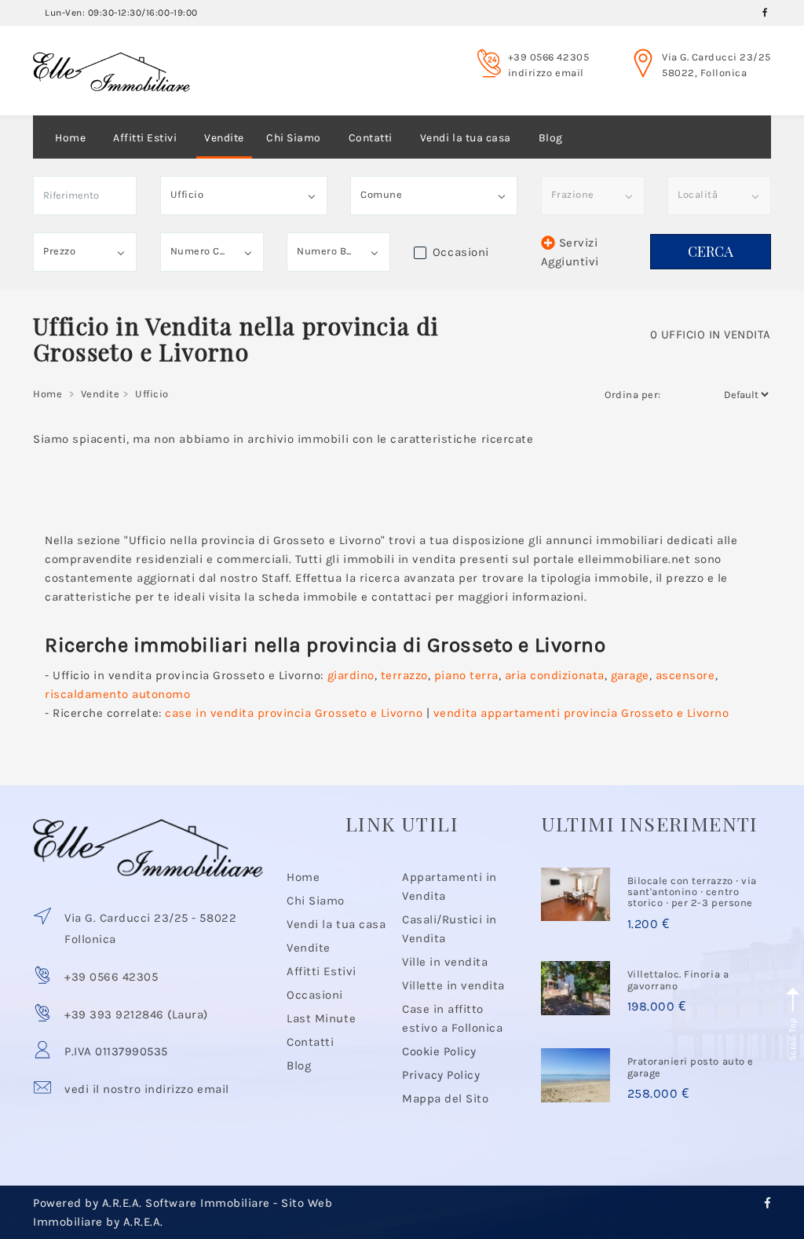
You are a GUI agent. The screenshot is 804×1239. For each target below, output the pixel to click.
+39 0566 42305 (548, 57)
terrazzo (404, 675)
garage (630, 675)
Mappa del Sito (445, 1098)
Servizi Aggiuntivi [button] (570, 252)
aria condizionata (555, 675)
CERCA (710, 251)
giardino (351, 675)
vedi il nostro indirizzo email (146, 1089)
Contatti (371, 137)
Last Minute (321, 1018)
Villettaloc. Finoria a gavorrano (678, 979)
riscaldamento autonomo (117, 694)
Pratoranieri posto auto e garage (690, 1066)
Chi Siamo (293, 137)
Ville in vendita (445, 962)
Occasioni (315, 995)
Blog (551, 137)
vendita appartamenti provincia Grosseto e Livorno (581, 713)
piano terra (466, 675)
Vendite (224, 137)
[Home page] (111, 57)
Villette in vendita (453, 985)
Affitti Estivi (145, 137)
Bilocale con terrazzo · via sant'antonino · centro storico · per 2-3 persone (692, 892)
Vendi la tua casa (465, 137)
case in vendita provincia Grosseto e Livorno (293, 713)
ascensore (685, 675)
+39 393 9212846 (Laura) (136, 1014)
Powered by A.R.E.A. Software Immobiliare (151, 1203)
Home (70, 137)
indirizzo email (546, 73)
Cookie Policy (439, 1051)
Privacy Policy (441, 1075)
